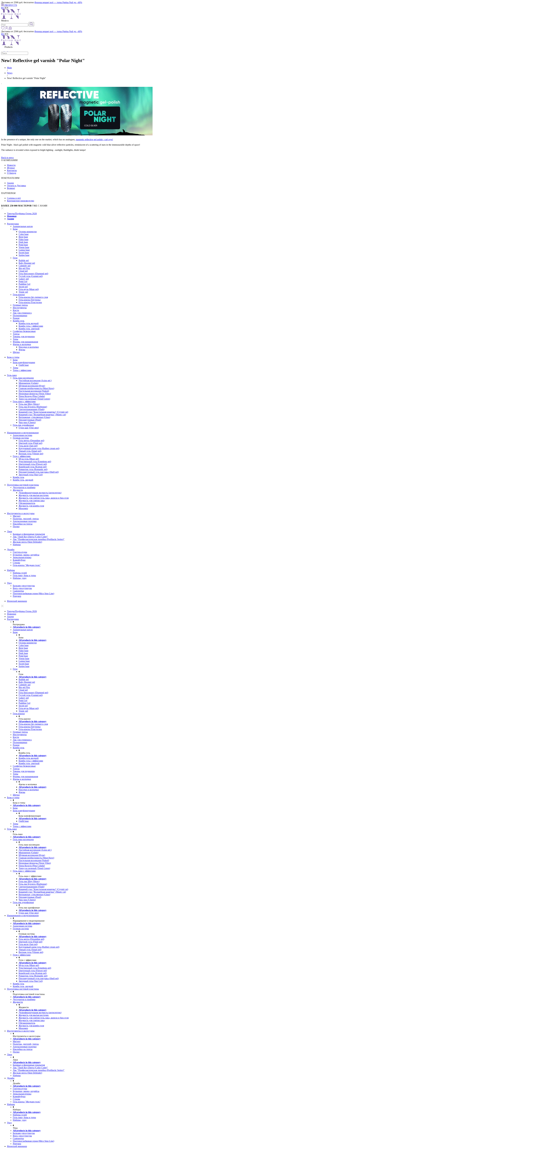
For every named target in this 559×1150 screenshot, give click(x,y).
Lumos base (24, 250)
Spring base (24, 255)
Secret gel (23, 286)
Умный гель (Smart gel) (30, 451)
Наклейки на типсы (22, 524)
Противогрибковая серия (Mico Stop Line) (33, 593)
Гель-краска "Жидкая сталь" (27, 565)
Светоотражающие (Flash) (31, 409)
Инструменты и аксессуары (21, 513)
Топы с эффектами (22, 370)
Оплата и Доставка (16, 185)
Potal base (23, 244)
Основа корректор (28, 231)
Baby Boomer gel (27, 263)
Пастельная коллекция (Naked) (34, 391)
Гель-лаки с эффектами (24, 401)
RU (3, 8)
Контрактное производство (20, 200)
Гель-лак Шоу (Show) (29, 404)
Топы (15, 339)
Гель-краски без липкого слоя (33, 297)
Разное (16, 318)
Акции (10, 183)
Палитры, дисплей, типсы (26, 518)
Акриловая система (22, 435)
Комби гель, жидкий (23, 480)
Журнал (11, 168)
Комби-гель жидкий (29, 323)
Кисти (16, 310)
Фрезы (22, 349)
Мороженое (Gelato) (28, 383)
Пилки (16, 526)
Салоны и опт (14, 198)
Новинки (11, 216)
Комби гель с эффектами (31, 326)
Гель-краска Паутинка (29, 300)
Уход (9, 583)
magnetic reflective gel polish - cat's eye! (94, 139)
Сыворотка (18, 591)
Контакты (12, 170)
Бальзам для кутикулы (24, 585)
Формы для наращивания (25, 341)
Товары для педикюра (24, 336)
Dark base (23, 242)
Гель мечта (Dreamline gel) (31, 440)
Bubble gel (24, 260)
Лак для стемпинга (22, 313)
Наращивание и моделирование (23, 432)
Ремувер (17, 596)
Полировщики (20, 315)
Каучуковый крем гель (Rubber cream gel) (39, 448)
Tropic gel (23, 292)
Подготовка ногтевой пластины (23, 485)
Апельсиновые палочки (25, 521)
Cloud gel (23, 271)
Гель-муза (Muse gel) (29, 289)
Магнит (17, 516)
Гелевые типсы (20, 305)
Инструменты (20, 307)
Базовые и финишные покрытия (29, 534)
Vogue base (24, 247)
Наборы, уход (19, 578)
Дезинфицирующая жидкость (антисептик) (40, 492)
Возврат (11, 188)
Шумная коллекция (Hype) (32, 385)
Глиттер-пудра (20, 552)
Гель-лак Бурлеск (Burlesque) (33, 406)
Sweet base (24, 252)
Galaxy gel (24, 279)
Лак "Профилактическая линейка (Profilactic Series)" (38, 539)
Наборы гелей (20, 573)
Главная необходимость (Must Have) (36, 388)
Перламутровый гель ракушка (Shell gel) (39, 472)
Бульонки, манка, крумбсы (26, 555)
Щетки (16, 352)
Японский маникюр (17, 601)
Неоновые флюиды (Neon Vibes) (35, 393)
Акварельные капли (23, 226)
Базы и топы (13, 357)
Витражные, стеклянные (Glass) (34, 417)
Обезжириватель (27, 503)
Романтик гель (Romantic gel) (33, 469)
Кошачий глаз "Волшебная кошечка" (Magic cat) (42, 414)
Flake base (23, 239)
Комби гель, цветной (29, 328)
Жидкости (18, 490)
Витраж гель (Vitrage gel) (31, 453)
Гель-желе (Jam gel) (28, 446)
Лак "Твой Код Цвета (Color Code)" (30, 536)
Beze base (23, 237)
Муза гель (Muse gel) (29, 459)
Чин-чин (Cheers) (27, 422)
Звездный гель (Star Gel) (31, 474)
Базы (15, 229)
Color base (24, 234)
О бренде (11, 173)
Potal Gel (23, 281)
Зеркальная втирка (22, 557)
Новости (11, 165)
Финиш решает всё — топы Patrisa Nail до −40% (58, 2)
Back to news (7, 157)
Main (9, 67)
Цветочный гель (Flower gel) (33, 464)
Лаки (9, 531)
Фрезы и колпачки (22, 344)
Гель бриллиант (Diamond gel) (33, 273)
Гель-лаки (12, 375)
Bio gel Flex (24, 268)
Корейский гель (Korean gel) (33, 467)
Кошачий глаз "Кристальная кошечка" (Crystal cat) (43, 412)
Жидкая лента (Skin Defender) (27, 542)
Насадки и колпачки (29, 347)
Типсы (16, 334)
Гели (15, 258)
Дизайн (10, 549)
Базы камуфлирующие (24, 362)
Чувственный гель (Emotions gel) (35, 461)
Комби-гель (18, 321)
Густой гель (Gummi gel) (31, 276)
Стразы (16, 562)
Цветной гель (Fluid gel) (30, 443)
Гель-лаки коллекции (23, 378)
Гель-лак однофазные (23, 425)
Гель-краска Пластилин (30, 302)
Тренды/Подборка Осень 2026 (22, 213)
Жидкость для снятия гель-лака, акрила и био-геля (44, 498)
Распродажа (13, 223)
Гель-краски (19, 294)
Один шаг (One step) (29, 427)
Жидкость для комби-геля (31, 506)
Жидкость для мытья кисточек (34, 495)
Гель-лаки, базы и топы (24, 575)
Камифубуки (19, 560)
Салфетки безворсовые (24, 331)
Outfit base (24, 365)
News (9, 73)
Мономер (23, 508)
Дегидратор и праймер (24, 487)
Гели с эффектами (22, 456)
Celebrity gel (24, 265)
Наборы (17, 544)
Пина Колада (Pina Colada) (32, 396)
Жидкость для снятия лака (32, 500)
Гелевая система (21, 438)
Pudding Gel (24, 284)
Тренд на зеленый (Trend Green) (34, 399)
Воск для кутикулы (22, 588)
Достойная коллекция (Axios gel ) (35, 380)
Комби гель (18, 477)
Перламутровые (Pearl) (30, 420)
